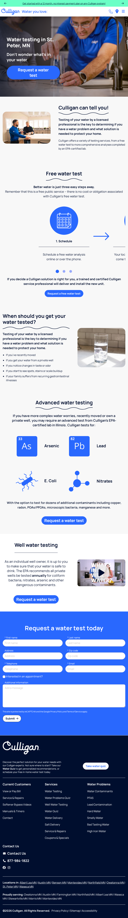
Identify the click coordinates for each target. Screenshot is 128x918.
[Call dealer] (111, 11)
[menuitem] (117, 11)
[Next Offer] (122, 3)
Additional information (16, 682)
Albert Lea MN (28, 882)
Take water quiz (96, 766)
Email (70, 663)
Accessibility (89, 911)
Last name (73, 637)
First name (11, 637)
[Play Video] (101, 572)
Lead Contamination (99, 804)
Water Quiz (51, 811)
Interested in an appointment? (24, 676)
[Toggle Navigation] (123, 12)
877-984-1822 (18, 860)
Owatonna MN (115, 882)
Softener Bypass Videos (17, 804)
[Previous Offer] (5, 3)
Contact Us (16, 853)
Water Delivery (53, 818)
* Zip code (72, 650)
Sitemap (75, 911)
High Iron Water (96, 831)
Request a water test (33, 72)
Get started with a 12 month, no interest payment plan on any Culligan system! (64, 3)
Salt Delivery (52, 824)
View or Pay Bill (12, 791)
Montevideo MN (77, 882)
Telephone (11, 663)
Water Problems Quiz (57, 798)
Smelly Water (95, 818)
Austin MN (44, 882)
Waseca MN (26, 886)
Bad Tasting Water (98, 824)
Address (9, 650)
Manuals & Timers (13, 811)
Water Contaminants (100, 791)
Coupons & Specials (57, 838)
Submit (10, 718)
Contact (8, 818)
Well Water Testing (56, 804)
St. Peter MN (10, 886)
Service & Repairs (13, 798)
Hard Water (94, 811)
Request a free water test (64, 293)
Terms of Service (74, 711)
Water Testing (53, 791)
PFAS (90, 798)
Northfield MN (97, 882)
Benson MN (59, 882)
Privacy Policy (56, 711)
